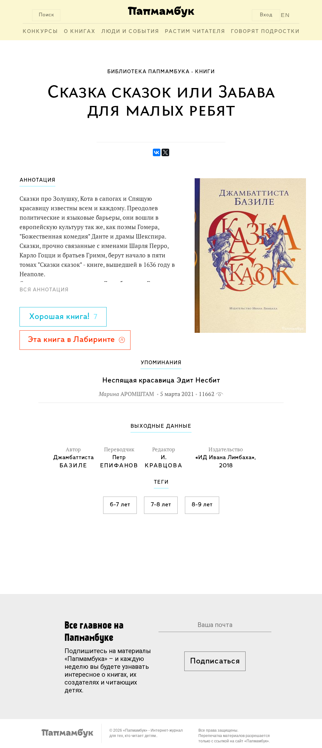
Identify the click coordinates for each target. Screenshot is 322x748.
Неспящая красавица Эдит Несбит (161, 380)
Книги (205, 72)
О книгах (80, 32)
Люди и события (130, 32)
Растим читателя (195, 32)
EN (285, 15)
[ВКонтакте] (156, 152)
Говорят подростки (265, 32)
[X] (165, 152)
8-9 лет (202, 505)
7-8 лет (161, 505)
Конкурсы (40, 32)
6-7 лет (120, 505)
